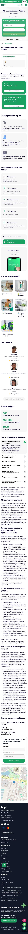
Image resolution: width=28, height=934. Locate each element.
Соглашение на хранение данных (11, 892)
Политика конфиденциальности (11, 890)
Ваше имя (6, 746)
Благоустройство (6, 871)
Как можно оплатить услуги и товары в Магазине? (11, 481)
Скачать (24, 1)
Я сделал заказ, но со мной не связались (11, 466)
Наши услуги (5, 879)
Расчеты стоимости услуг (9, 900)
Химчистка (4, 842)
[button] (14, 782)
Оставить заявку (14, 106)
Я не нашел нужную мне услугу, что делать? (12, 442)
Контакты (4, 885)
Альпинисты (5, 861)
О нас (3, 877)
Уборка (3, 848)
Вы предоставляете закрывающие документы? (10, 471)
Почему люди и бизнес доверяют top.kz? (9, 456)
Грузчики (4, 856)
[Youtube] (8, 824)
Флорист (4, 858)
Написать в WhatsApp (9, 920)
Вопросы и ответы (7, 882)
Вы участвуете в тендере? (10, 477)
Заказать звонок (7, 832)
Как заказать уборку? (8, 461)
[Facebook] (2, 824)
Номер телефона (8, 752)
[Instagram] (5, 824)
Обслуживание (5, 869)
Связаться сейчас (14, 90)
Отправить (14, 34)
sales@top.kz (6, 734)
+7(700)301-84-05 (7, 729)
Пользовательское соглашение (11, 887)
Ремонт (3, 853)
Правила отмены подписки (9, 895)
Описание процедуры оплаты (10, 898)
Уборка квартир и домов (8, 839)
